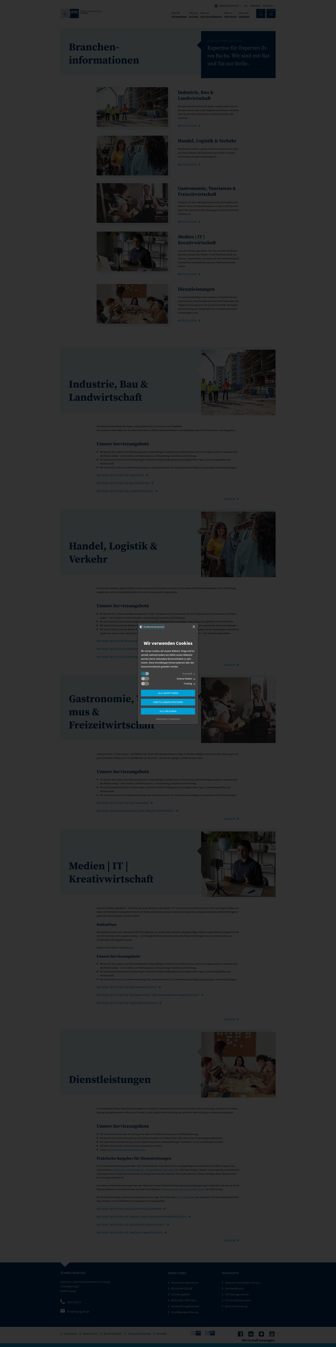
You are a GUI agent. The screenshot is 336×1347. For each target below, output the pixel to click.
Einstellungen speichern (168, 702)
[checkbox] (145, 674)
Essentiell (187, 673)
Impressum (175, 719)
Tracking (187, 683)
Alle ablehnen (168, 711)
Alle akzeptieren (168, 693)
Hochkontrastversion (153, 626)
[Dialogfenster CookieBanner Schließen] (194, 626)
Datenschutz (162, 719)
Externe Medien (184, 678)
